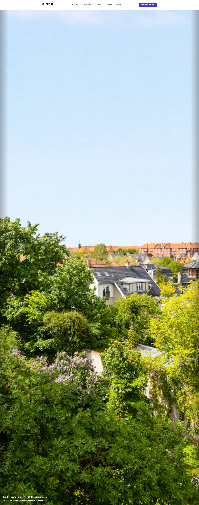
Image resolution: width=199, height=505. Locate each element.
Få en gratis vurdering (147, 4)
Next (195, 257)
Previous (4, 257)
